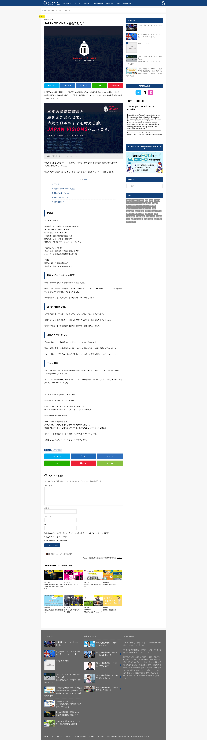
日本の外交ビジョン (61, 197)
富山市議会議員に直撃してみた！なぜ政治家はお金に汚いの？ (69, 713)
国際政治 (152, 211)
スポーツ (143, 203)
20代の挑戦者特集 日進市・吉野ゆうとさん (107, 644)
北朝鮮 (142, 211)
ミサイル (136, 208)
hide (85, 179)
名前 (46, 508)
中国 (154, 208)
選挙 (160, 219)
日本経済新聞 (140, 216)
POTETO (135, 200)
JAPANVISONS (57, 450)
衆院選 (151, 219)
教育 (151, 213)
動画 (136, 211)
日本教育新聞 (131, 216)
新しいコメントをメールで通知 (56, 537)
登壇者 (55, 184)
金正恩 (129, 221)
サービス (77, 3)
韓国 (134, 221)
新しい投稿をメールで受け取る (56, 540)
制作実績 (86, 3)
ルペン (143, 208)
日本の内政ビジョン (61, 193)
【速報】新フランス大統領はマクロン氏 (150, 27)
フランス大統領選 (150, 206)
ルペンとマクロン (144, 43)
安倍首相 (136, 213)
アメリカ (157, 200)
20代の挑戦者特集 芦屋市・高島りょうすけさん (107, 689)
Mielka (129, 200)
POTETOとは (67, 3)
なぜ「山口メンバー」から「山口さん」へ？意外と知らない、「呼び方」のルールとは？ (144, 60)
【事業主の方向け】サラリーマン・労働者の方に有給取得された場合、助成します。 (69, 704)
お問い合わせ (127, 3)
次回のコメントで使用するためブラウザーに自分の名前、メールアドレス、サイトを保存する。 (78, 533)
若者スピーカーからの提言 (63, 189)
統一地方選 (139, 219)
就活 (142, 213)
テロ (149, 203)
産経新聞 (159, 216)
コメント (48, 486)
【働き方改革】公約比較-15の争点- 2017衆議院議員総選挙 (68, 722)
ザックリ (136, 203)
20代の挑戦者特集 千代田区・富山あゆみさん (106, 653)
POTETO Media (132, 736)
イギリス (129, 203)
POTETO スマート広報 (113, 3)
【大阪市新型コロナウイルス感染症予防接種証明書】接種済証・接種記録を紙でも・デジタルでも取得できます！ (144, 72)
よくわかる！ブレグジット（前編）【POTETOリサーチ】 (149, 35)
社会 (128, 219)
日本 (155, 213)
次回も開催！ (58, 202)
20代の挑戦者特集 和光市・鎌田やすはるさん (107, 664)
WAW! (141, 200)
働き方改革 (130, 211)
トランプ (155, 203)
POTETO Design (98, 3)
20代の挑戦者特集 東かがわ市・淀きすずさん (107, 676)
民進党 (148, 216)
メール (47, 516)
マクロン (129, 208)
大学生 (159, 211)
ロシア (149, 208)
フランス (140, 206)
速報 (155, 219)
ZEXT (151, 200)
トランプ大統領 (131, 206)
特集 (153, 216)
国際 (147, 211)
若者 (145, 219)
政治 (48, 450)
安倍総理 (129, 213)
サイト (46, 525)
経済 (132, 219)
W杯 (146, 200)
